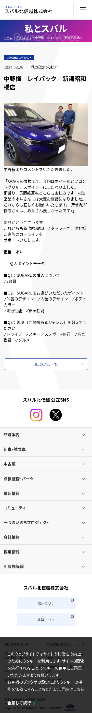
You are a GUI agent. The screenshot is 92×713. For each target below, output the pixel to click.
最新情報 (12, 493)
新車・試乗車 (15, 449)
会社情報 (12, 537)
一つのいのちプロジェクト (26, 522)
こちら (78, 689)
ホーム (8, 38)
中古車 (10, 464)
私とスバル (23, 38)
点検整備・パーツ (18, 478)
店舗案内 (12, 434)
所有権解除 (14, 566)
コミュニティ (15, 508)
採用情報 (12, 552)
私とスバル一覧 (46, 364)
